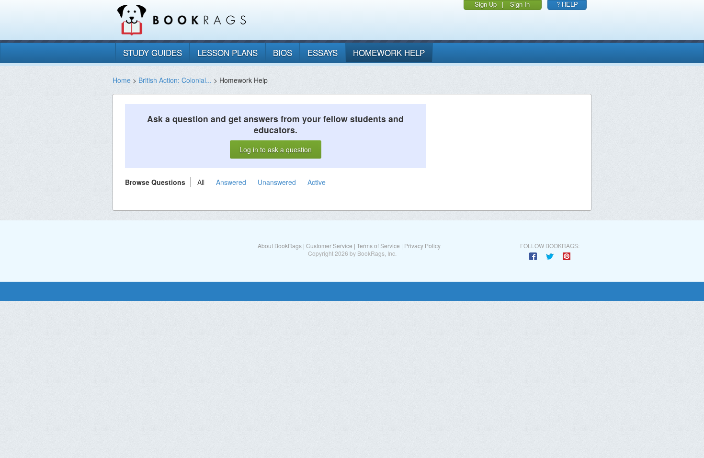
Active (316, 182)
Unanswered (277, 182)
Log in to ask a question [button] (275, 149)
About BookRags (280, 245)
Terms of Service (378, 245)
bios (282, 52)
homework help (389, 52)
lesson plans (227, 52)
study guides (152, 52)
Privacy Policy (422, 245)
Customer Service (329, 245)
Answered (231, 182)
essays (322, 52)
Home (122, 80)
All (200, 182)
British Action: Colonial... (175, 80)
